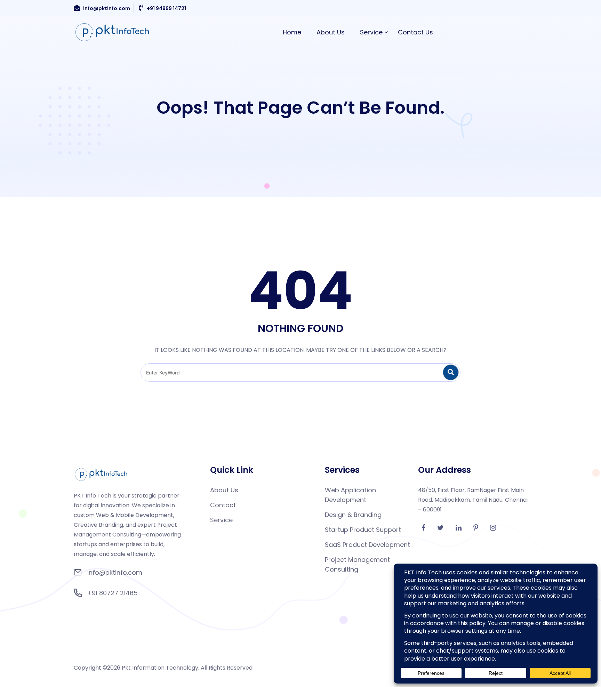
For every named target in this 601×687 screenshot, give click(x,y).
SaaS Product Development (367, 544)
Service (371, 32)
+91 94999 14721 (166, 8)
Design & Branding (353, 514)
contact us (415, 32)
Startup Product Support (363, 529)
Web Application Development (350, 495)
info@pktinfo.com (106, 8)
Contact (223, 505)
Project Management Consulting (357, 564)
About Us (330, 32)
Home (292, 32)
